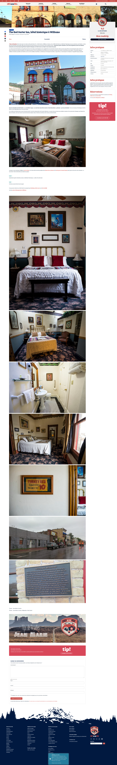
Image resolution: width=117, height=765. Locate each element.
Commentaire (13, 665)
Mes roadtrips (71, 728)
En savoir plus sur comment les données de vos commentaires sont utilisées (43, 701)
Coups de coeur (9, 734)
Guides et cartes (51, 737)
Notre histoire (50, 752)
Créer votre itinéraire (31, 749)
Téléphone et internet (31, 741)
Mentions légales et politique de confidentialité (77, 736)
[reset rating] (11, 679)
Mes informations (72, 731)
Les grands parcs (9, 741)
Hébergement (50, 732)
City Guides (8, 732)
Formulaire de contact (73, 741)
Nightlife (7, 744)
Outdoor (7, 746)
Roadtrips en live (51, 749)
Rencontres (8, 747)
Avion (28, 732)
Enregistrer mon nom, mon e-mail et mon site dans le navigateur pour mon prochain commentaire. (30, 695)
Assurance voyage (51, 734)
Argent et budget (30, 728)
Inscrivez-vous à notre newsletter (102, 0)
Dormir (7, 737)
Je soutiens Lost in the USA (67, 653)
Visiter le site (102, 56)
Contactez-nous (112, 0)
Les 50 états (8, 740)
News (49, 751)
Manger (7, 743)
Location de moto (51, 743)
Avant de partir (30, 731)
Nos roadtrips (50, 748)
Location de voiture (51, 731)
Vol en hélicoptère (51, 740)
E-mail (11, 685)
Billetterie (50, 738)
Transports (29, 743)
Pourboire (29, 738)
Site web (12, 690)
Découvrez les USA (8, 7)
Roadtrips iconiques (10, 749)
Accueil (3, 7)
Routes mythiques (9, 750)
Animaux (8, 728)
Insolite (7, 738)
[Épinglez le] (5, 36)
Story (10, 39)
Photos (84, 39)
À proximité (47, 39)
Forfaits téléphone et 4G (52, 741)
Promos (49, 728)
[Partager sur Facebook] (5, 31)
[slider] (14, 679)
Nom (11, 680)
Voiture (28, 744)
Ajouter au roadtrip (103, 39)
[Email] (5, 38)
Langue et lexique (30, 734)
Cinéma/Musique (9, 731)
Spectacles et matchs (31, 740)
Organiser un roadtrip (31, 737)
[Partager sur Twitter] (5, 34)
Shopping (8, 752)
